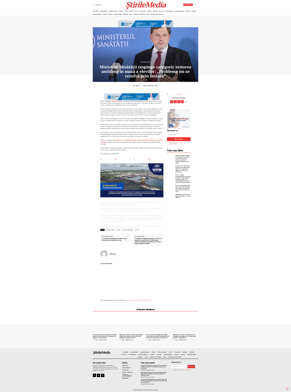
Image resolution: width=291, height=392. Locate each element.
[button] (99, 4)
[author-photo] (94, 340)
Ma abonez (180, 139)
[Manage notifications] (287, 388)
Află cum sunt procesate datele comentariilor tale (139, 300)
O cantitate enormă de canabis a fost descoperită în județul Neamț (114, 239)
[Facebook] (171, 101)
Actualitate (145, 62)
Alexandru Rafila (117, 101)
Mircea (138, 85)
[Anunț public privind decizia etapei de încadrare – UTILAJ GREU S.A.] (170, 196)
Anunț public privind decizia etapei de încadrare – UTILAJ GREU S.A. (183, 196)
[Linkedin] (182, 101)
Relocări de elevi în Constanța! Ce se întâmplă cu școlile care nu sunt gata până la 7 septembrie (184, 336)
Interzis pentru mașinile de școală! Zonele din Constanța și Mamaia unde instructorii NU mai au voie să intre (157, 336)
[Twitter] (175, 101)
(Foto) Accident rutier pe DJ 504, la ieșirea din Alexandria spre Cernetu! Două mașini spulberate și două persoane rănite (182, 188)
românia (137, 229)
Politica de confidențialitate (176, 143)
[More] (185, 101)
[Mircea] (104, 254)
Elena (96, 339)
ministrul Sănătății (127, 229)
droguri (118, 229)
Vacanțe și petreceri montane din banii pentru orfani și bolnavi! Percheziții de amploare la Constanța (104, 336)
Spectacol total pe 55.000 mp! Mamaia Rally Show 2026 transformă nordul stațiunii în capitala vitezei (131, 336)
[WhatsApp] (178, 101)
